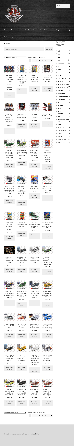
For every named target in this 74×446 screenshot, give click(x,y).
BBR (59, 60)
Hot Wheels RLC (62, 87)
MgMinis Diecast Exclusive (62, 112)
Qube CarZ (61, 127)
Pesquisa (7, 44)
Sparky (60, 133)
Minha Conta (44, 30)
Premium (60, 124)
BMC (59, 66)
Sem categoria (62, 130)
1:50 (59, 54)
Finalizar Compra (9, 37)
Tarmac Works (62, 139)
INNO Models (61, 93)
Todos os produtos (16, 30)
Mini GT (60, 116)
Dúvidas (20, 37)
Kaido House (61, 99)
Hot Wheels (61, 81)
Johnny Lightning (63, 96)
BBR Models (61, 63)
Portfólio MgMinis (31, 30)
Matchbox (60, 105)
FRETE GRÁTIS (62, 78)
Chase (59, 69)
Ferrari (60, 75)
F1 (58, 72)
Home (6, 30)
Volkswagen (61, 143)
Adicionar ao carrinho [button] (9, 95)
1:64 (59, 57)
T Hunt (60, 137)
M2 (58, 102)
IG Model (60, 90)
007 (59, 51)
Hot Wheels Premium (63, 84)
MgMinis (60, 108)
